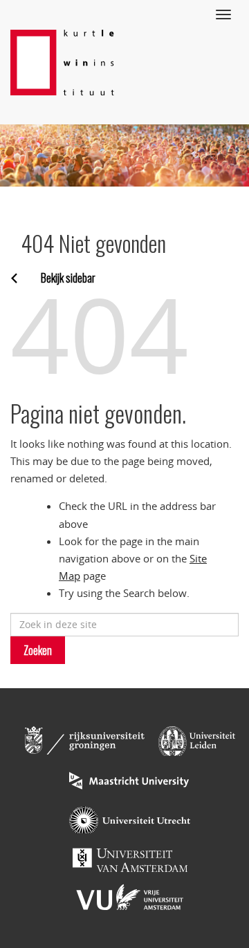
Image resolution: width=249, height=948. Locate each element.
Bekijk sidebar (68, 277)
